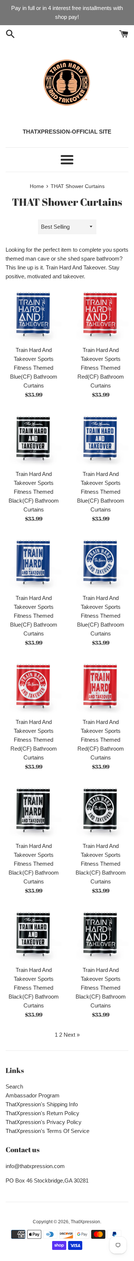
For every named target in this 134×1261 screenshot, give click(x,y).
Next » (72, 1035)
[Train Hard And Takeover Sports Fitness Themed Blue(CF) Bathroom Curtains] (33, 314)
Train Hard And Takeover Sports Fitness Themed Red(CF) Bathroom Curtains (100, 368)
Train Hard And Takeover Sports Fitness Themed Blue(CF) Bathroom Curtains (33, 368)
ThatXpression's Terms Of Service (47, 1131)
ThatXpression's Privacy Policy (44, 1122)
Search (14, 1086)
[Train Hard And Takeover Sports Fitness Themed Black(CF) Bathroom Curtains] (33, 438)
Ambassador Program (33, 1095)
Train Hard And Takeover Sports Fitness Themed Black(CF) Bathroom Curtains (34, 492)
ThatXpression (85, 1221)
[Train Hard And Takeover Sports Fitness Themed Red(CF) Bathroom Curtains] (100, 314)
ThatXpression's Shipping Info (42, 1104)
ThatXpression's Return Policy (42, 1113)
